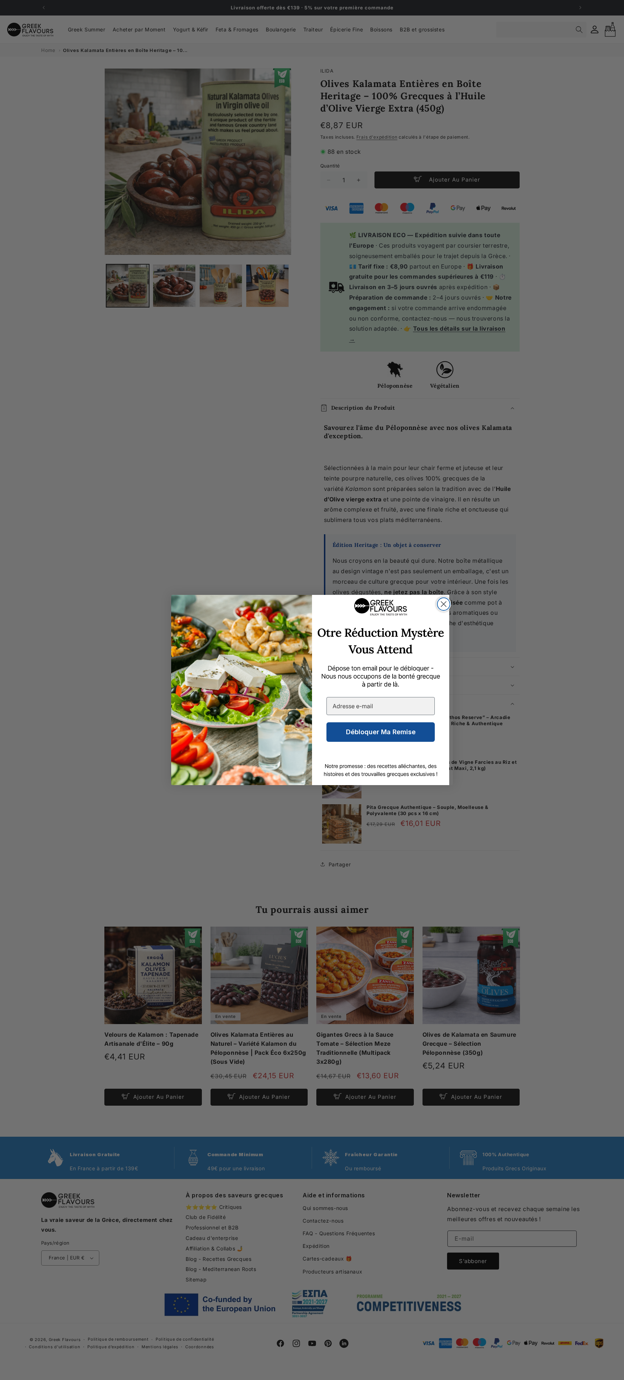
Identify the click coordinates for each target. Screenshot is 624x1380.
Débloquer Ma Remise (381, 732)
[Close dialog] (443, 604)
